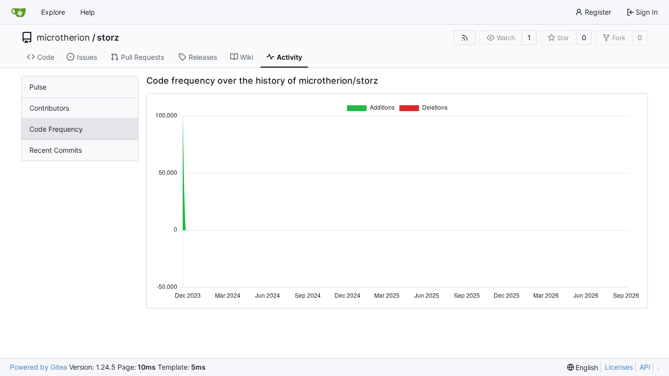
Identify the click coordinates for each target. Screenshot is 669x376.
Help (87, 12)
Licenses (619, 367)
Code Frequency (56, 129)
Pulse (38, 87)
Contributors (49, 108)
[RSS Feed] (465, 37)
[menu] (582, 367)
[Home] (18, 12)
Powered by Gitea (38, 367)
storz (108, 38)
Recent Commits (55, 150)
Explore (53, 12)
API (645, 367)
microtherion (63, 38)
